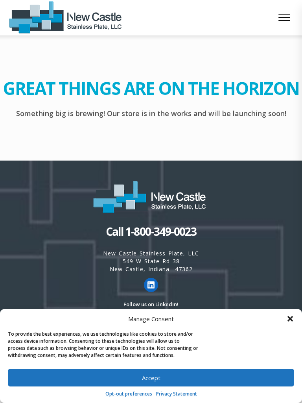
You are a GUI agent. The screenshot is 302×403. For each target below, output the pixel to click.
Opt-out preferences (128, 393)
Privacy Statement (176, 393)
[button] (290, 319)
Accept (151, 378)
